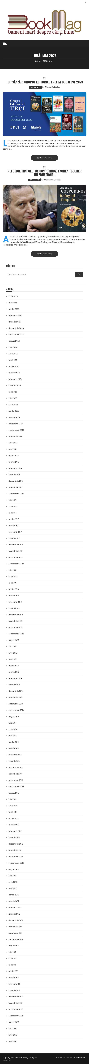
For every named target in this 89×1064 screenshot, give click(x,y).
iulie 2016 (13, 570)
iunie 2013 (13, 805)
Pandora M (66, 140)
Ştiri (44, 78)
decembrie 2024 (16, 328)
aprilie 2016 (14, 589)
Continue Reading (44, 158)
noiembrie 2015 (15, 621)
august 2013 (14, 793)
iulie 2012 (12, 875)
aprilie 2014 (14, 742)
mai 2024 (13, 360)
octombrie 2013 (16, 780)
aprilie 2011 (13, 971)
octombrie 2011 (15, 933)
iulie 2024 (13, 347)
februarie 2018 (15, 468)
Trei (58, 140)
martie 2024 (14, 372)
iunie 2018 (13, 442)
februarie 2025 (15, 315)
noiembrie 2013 (15, 774)
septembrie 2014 (16, 710)
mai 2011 (12, 965)
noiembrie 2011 (15, 926)
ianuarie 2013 (14, 837)
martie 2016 (14, 595)
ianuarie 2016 (14, 608)
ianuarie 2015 (14, 684)
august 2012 (14, 869)
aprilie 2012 (14, 894)
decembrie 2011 (16, 920)
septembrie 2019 (16, 430)
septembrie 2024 (17, 334)
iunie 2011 (13, 958)
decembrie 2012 (16, 844)
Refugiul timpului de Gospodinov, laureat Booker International (45, 173)
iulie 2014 (13, 723)
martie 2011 (14, 977)
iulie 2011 (12, 952)
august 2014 (14, 716)
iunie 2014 (13, 729)
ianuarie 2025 (15, 322)
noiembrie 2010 (15, 1003)
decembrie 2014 (16, 691)
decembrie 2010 (16, 996)
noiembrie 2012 (15, 850)
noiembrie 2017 (15, 487)
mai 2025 (13, 302)
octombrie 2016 (16, 557)
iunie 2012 (13, 882)
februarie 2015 (15, 678)
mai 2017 (12, 513)
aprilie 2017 (14, 519)
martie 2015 (14, 672)
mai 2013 (12, 812)
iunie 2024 (13, 353)
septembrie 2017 (16, 493)
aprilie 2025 (14, 309)
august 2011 (14, 945)
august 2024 (14, 341)
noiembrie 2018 (15, 436)
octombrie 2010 (16, 1009)
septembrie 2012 (16, 863)
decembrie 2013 (16, 767)
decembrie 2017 (16, 481)
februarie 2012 (15, 907)
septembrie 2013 (16, 786)
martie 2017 (14, 525)
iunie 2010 (13, 1035)
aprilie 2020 (14, 411)
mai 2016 (12, 583)
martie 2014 (14, 748)
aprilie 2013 (14, 818)
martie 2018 (14, 462)
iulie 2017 (13, 500)
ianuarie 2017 (14, 538)
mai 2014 (13, 735)
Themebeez (80, 1057)
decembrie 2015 (16, 614)
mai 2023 (13, 392)
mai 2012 (12, 888)
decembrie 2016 (16, 544)
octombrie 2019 (16, 423)
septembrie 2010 (16, 1015)
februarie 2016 (15, 602)
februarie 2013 (15, 831)
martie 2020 (14, 417)
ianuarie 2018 (14, 474)
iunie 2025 (13, 296)
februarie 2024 (15, 379)
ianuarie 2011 (14, 990)
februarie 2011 (15, 984)
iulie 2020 (13, 398)
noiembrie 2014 (16, 697)
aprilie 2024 (14, 366)
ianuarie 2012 (14, 914)
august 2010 (14, 1022)
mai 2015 (12, 659)
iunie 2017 (13, 506)
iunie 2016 (13, 576)
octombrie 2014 (16, 704)
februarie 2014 (15, 754)
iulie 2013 (12, 799)
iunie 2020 (13, 404)
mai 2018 (12, 449)
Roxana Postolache (52, 179)
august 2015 (14, 640)
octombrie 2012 (16, 856)
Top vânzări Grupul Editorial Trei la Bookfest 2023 (44, 82)
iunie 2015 (13, 653)
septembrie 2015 (16, 633)
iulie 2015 (13, 646)
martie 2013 (14, 824)
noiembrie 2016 (15, 551)
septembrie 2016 (16, 563)
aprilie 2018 (14, 455)
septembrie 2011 (16, 939)
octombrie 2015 (16, 627)
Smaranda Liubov (52, 87)
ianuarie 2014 (15, 761)
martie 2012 (14, 901)
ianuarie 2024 (15, 385)
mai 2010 (12, 1041)
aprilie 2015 (14, 665)
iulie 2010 (13, 1028)
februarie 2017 (15, 532)
